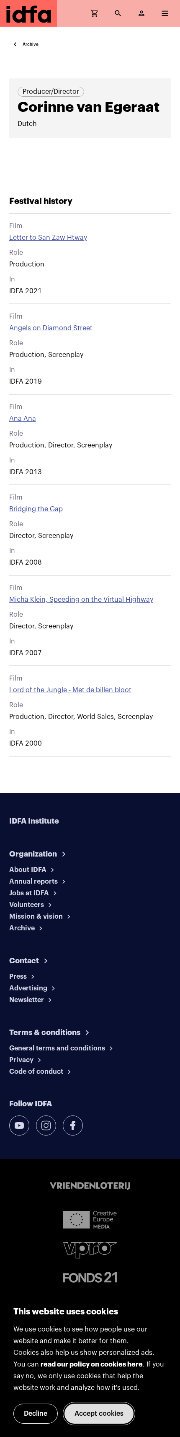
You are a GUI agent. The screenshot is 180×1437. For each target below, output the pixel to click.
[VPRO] (90, 1250)
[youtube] (19, 1125)
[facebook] (73, 1125)
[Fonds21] (90, 1277)
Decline (35, 1413)
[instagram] (46, 1125)
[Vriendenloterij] (90, 1186)
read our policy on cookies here (92, 1364)
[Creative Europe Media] (90, 1219)
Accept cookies (99, 1413)
